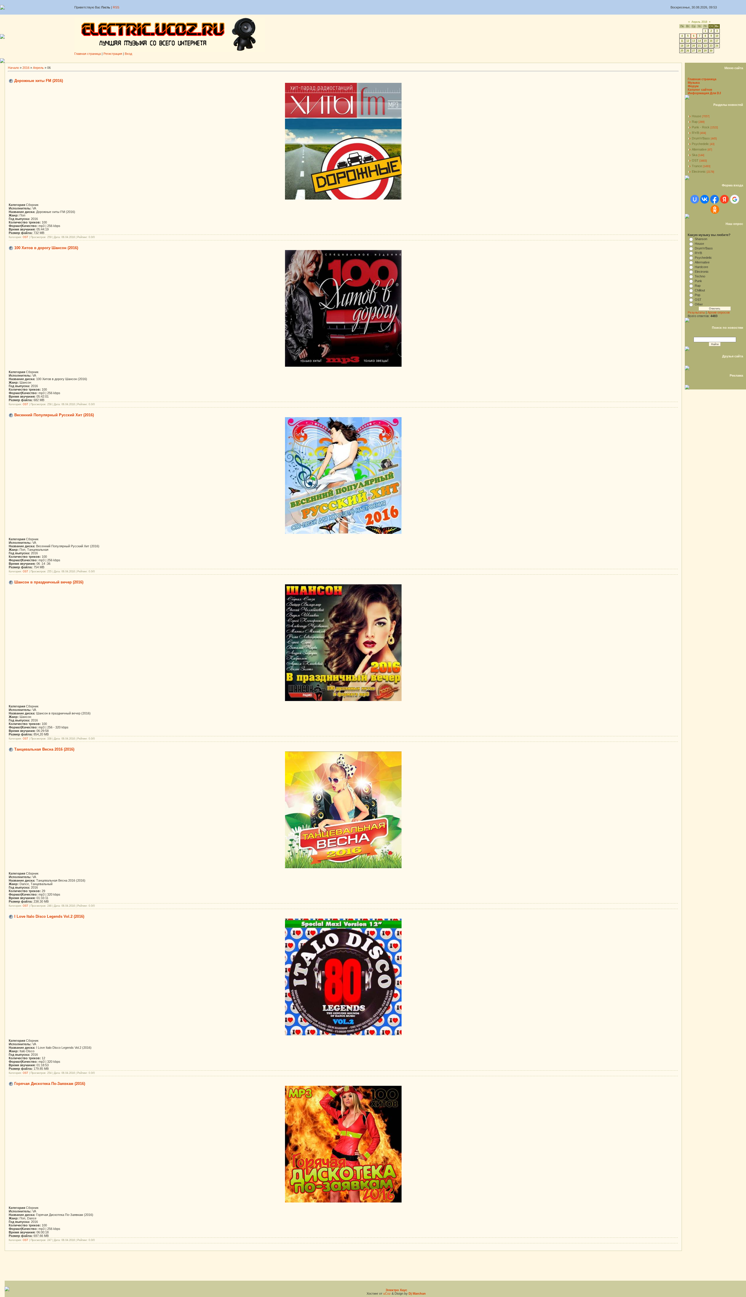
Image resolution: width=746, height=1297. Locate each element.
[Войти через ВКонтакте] (704, 199)
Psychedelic (700, 144)
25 (681, 50)
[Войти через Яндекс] (724, 199)
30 (711, 50)
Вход (128, 53)
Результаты (696, 312)
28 (699, 50)
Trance (697, 166)
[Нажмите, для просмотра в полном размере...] (343, 198)
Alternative (699, 149)
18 (681, 45)
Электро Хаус (396, 1290)
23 (711, 45)
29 (705, 50)
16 (711, 40)
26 (687, 50)
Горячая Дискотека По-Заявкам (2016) (49, 1083)
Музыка (694, 82)
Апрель (38, 67)
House (696, 116)
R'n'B (695, 132)
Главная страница (87, 53)
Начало (13, 67)
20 (693, 45)
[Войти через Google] (734, 199)
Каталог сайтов (700, 89)
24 (716, 45)
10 (716, 35)
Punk (698, 281)
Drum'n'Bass (701, 138)
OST (25, 237)
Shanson (701, 239)
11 (682, 40)
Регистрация (112, 53)
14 (699, 40)
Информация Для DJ (704, 93)
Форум (693, 86)
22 (705, 45)
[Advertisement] (375, 60)
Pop (697, 295)
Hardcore (701, 267)
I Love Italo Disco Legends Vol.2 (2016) (49, 916)
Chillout (700, 290)
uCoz (387, 1293)
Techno (700, 276)
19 (687, 45)
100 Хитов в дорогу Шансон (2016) (46, 248)
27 (693, 50)
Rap (695, 121)
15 (705, 40)
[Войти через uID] (694, 199)
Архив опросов (719, 312)
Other (699, 304)
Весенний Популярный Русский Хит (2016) (54, 415)
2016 (25, 67)
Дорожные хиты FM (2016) (38, 80)
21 (699, 45)
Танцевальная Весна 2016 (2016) (44, 749)
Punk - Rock (701, 127)
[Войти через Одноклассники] (714, 209)
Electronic (699, 171)
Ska (694, 155)
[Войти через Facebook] (714, 199)
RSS (116, 7)
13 (693, 40)
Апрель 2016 (699, 21)
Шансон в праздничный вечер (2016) (48, 582)
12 (687, 40)
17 (716, 40)
